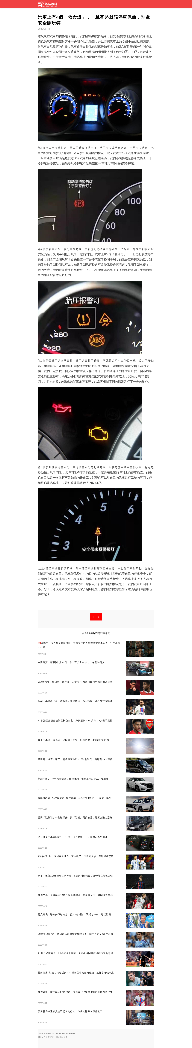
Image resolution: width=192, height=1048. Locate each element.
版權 (65, 1037)
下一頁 (96, 617)
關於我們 (41, 1037)
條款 (57, 1037)
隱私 (61, 1037)
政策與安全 (50, 1037)
